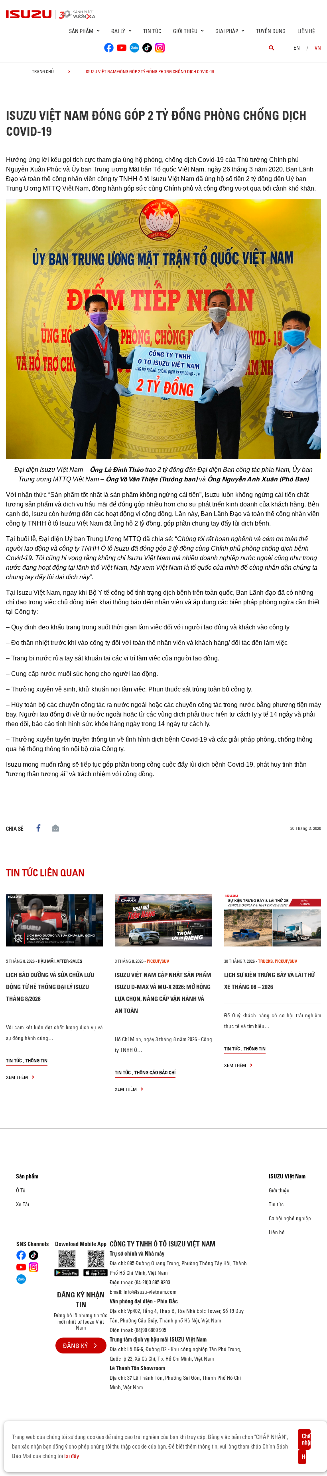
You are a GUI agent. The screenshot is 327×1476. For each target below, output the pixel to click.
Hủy (304, 1456)
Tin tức (152, 31)
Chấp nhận (306, 1439)
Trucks (265, 961)
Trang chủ (43, 71)
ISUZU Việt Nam (287, 1176)
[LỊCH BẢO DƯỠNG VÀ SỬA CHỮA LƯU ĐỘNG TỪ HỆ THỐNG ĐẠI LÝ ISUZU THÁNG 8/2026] (54, 920)
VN (318, 48)
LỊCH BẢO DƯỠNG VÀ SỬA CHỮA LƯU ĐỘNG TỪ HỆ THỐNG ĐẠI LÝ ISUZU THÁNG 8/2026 (50, 987)
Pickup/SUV (158, 961)
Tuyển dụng (271, 31)
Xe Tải (22, 1204)
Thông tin (36, 1060)
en (297, 48)
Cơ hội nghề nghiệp (290, 1218)
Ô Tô (21, 1190)
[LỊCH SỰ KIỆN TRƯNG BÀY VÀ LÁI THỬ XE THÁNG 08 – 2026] (272, 920)
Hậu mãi (46, 961)
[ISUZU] (29, 14)
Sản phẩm (27, 1176)
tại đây (71, 1456)
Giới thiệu (279, 1190)
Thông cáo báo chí (154, 1072)
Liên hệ (306, 31)
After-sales (69, 961)
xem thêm (17, 1077)
